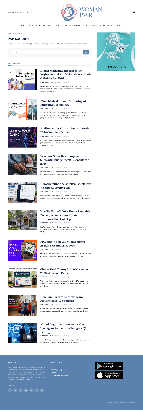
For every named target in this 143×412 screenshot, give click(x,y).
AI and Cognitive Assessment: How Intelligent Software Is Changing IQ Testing (63, 328)
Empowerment (34, 26)
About (53, 367)
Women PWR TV (106, 26)
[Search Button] (86, 52)
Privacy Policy (56, 370)
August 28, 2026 (61, 249)
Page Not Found (18, 33)
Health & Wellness (74, 26)
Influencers (91, 26)
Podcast (119, 26)
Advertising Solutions (59, 375)
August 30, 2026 (61, 82)
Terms (53, 373)
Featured (47, 26)
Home (22, 26)
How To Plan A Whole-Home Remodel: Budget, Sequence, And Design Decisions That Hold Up (65, 215)
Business (59, 26)
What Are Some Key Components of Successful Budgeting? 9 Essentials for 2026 (64, 160)
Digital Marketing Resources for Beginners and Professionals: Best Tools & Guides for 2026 (65, 74)
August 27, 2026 (61, 336)
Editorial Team (47, 82)
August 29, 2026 (61, 167)
